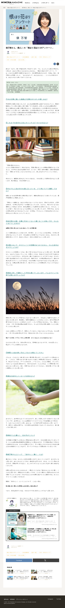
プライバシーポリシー (22, 599)
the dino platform (11, 603)
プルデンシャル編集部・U (18, 53)
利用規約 (12, 599)
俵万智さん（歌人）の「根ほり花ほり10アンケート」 (30, 48)
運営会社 (6, 599)
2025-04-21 (14, 51)
